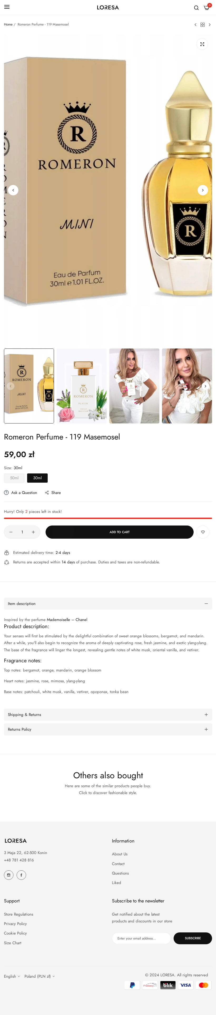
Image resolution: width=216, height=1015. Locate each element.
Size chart (12, 943)
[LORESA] (108, 7)
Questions (120, 873)
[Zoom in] (202, 44)
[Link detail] (8, 875)
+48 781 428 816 (19, 860)
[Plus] (33, 532)
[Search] (196, 7)
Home (8, 24)
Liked (116, 883)
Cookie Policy (15, 933)
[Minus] (11, 532)
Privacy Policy (15, 924)
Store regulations (18, 914)
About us (119, 854)
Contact (118, 864)
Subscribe (193, 938)
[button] (203, 190)
